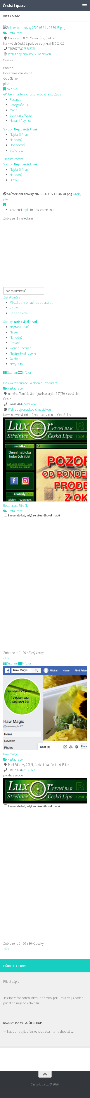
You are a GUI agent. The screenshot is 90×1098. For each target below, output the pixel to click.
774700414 (29, 404)
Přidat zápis (11, 981)
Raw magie (10, 754)
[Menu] (84, 5)
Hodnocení (17, 145)
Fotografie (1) (19, 105)
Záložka (11, 89)
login (26, 210)
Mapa (13, 110)
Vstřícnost (16, 150)
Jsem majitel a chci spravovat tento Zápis (34, 94)
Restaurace (14, 33)
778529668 (29, 770)
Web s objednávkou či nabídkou (29, 54)
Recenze (15, 99)
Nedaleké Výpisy (20, 121)
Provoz (15, 343)
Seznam (12, 372)
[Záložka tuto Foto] (4, 204)
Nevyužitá (16, 364)
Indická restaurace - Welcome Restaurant (30, 383)
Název (14, 332)
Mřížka (26, 372)
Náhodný (16, 140)
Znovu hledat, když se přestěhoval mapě (34, 515)
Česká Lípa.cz (14, 5)
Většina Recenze (20, 348)
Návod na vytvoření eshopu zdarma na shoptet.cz (40, 1031)
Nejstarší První (19, 134)
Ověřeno (15, 359)
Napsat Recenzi (13, 159)
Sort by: (20, 129)
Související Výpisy (21, 115)
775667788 (29, 49)
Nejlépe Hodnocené (23, 353)
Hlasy (13, 180)
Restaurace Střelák (15, 505)
